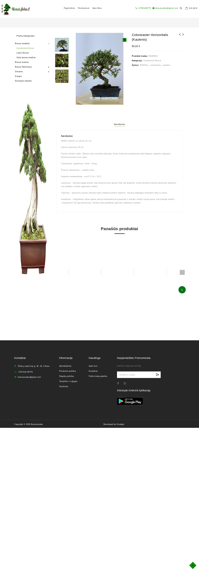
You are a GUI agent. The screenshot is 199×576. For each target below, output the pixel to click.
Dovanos (19, 71)
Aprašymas (119, 124)
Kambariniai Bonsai (152, 60)
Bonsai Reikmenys (23, 67)
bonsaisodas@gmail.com (166, 8)
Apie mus (97, 8)
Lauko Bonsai (22, 53)
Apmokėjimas (65, 366)
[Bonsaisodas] (15, 10)
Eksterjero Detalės (23, 81)
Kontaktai (93, 371)
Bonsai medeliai (22, 43)
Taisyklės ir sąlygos (68, 381)
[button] (124, 40)
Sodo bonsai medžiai (26, 57)
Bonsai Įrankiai (22, 62)
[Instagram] (126, 383)
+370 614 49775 (25, 372)
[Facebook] (119, 383)
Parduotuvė (83, 8)
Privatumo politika (67, 371)
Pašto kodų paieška (98, 376)
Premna (183, 36)
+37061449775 (144, 8)
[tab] (119, 125)
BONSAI (144, 65)
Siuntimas (63, 386)
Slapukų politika (66, 376)
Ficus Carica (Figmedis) (180, 36)
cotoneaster (155, 65)
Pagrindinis (69, 8)
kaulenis (166, 65)
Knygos (18, 76)
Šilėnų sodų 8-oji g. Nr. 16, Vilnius (34, 366)
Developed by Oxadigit (113, 424)
